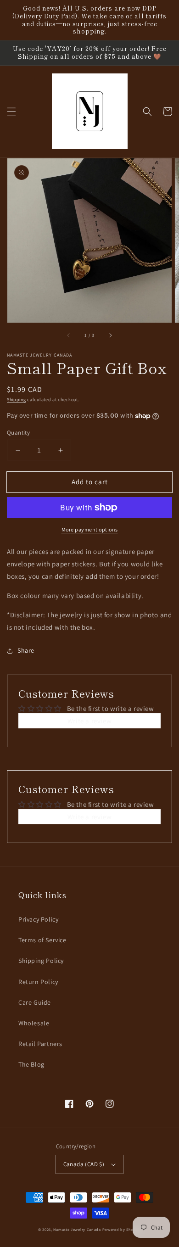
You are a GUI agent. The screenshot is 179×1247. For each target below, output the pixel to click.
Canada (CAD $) (84, 1164)
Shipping (16, 400)
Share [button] (25, 650)
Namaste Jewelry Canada (77, 1229)
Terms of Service (42, 940)
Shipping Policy (41, 960)
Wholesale (33, 1023)
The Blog (31, 1064)
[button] (11, 111)
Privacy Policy (38, 919)
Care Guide (34, 1002)
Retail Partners (40, 1044)
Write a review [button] (89, 720)
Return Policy (38, 982)
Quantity (18, 432)
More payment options (90, 529)
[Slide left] (69, 335)
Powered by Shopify (121, 1229)
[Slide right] (110, 335)
